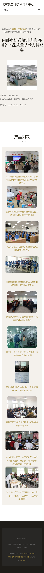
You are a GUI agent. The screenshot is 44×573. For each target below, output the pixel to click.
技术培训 (11, 557)
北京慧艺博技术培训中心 (23, 557)
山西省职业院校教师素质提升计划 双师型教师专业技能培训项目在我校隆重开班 (22, 180)
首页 (14, 29)
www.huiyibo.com (29, 553)
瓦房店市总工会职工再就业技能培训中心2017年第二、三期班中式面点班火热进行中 (22, 495)
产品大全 (22, 29)
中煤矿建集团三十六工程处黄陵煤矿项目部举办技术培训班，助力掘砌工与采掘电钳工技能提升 (22, 460)
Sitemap (23, 560)
